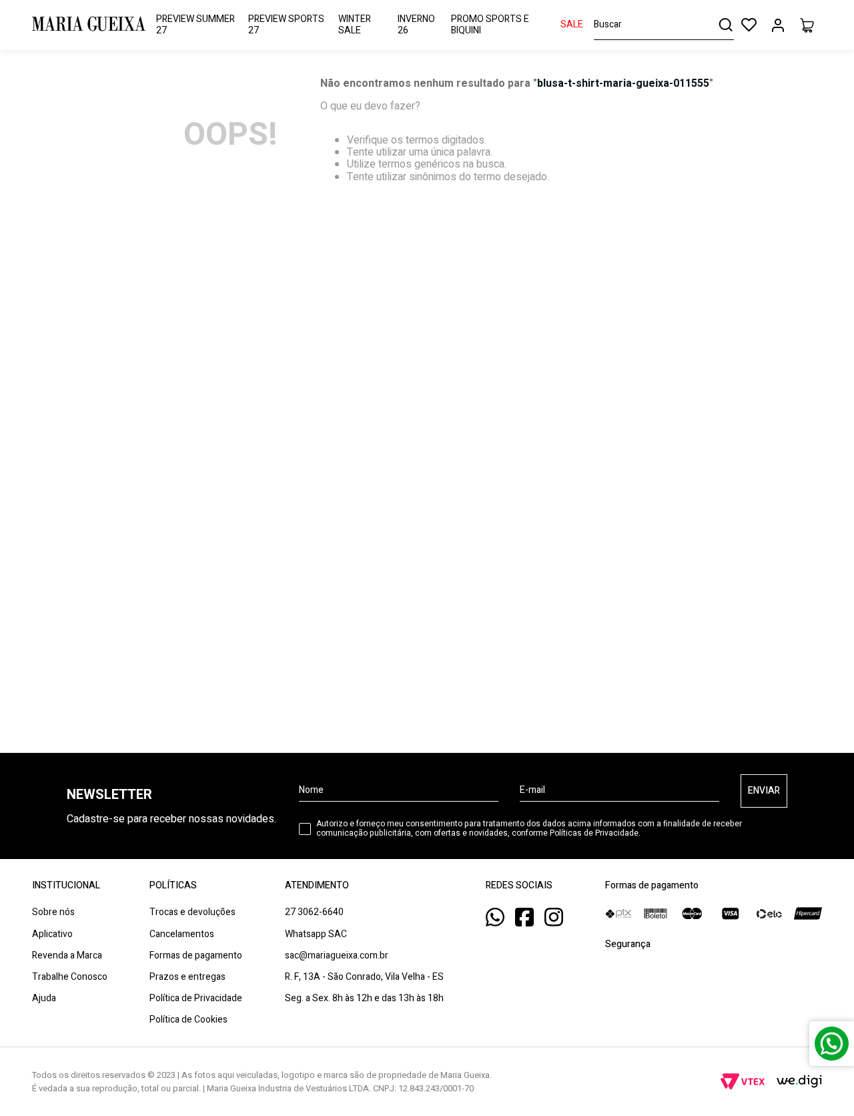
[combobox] (664, 25)
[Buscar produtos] (725, 24)
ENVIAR (764, 791)
